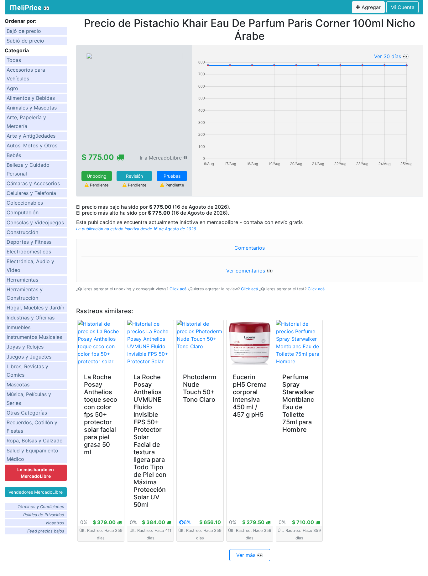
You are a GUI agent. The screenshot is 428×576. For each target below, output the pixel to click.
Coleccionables (25, 203)
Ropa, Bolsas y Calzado (35, 440)
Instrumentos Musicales (34, 337)
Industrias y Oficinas (31, 317)
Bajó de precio (24, 31)
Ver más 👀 (249, 555)
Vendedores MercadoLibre (35, 492)
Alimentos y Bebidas (31, 98)
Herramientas (22, 280)
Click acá (178, 289)
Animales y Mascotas (32, 107)
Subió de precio (25, 41)
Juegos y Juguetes (29, 357)
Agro (12, 88)
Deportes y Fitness (29, 242)
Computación (23, 212)
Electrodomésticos (29, 251)
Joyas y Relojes (25, 347)
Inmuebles (18, 327)
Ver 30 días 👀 (391, 56)
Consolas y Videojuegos (35, 222)
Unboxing (97, 176)
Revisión (134, 176)
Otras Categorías (27, 413)
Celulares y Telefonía (31, 193)
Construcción (22, 232)
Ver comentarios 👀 (249, 271)
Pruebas (172, 176)
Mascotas (18, 384)
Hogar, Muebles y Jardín (35, 307)
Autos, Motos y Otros (32, 145)
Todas (14, 60)
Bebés (14, 155)
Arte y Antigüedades (31, 136)
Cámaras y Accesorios (33, 183)
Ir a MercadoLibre (161, 158)
